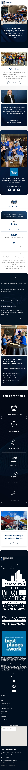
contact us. (18, 568)
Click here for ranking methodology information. (10, 673)
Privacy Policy (3, 762)
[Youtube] (18, 190)
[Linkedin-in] (14, 190)
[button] (26, 3)
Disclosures (18, 762)
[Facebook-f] (9, 190)
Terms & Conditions (11, 762)
